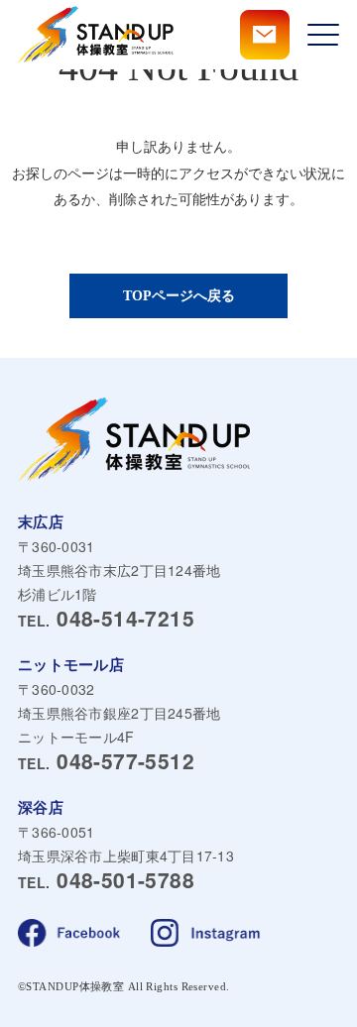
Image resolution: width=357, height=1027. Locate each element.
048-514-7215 (106, 619)
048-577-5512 (106, 761)
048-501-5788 (106, 880)
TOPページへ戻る (179, 295)
